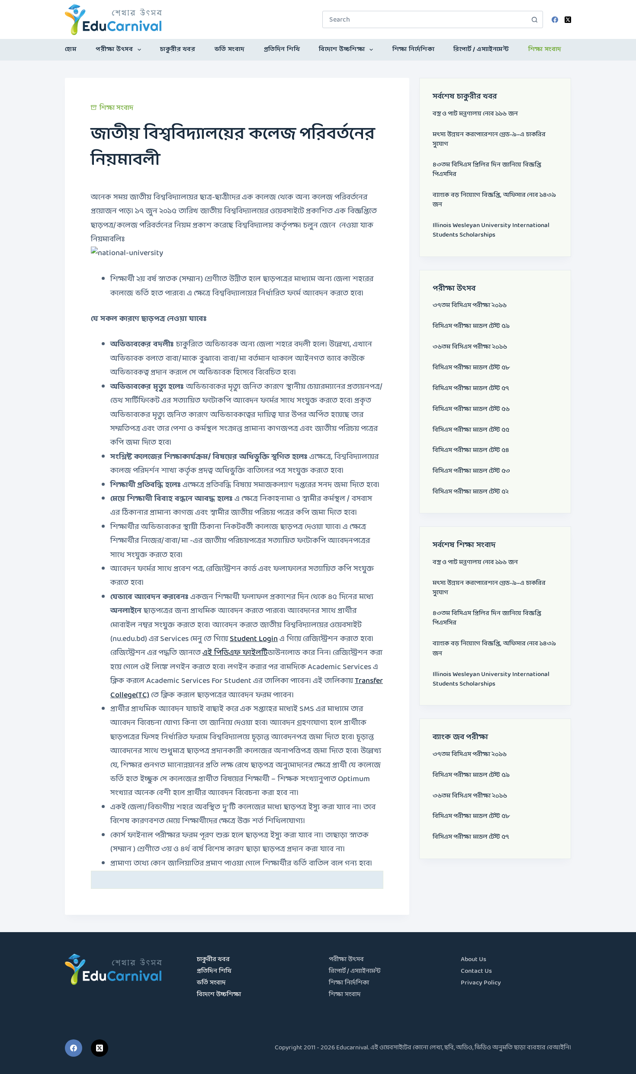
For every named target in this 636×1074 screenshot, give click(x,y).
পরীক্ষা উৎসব (114, 49)
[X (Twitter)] (568, 19)
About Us (473, 959)
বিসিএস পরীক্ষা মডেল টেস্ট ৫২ (471, 492)
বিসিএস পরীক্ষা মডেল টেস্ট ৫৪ (471, 450)
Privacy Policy (481, 983)
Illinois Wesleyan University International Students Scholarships (491, 230)
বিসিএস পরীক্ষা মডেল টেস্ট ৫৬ (471, 409)
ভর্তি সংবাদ (230, 49)
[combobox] (424, 19)
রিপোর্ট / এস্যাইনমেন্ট (481, 49)
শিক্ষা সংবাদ (545, 49)
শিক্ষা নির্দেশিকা (413, 49)
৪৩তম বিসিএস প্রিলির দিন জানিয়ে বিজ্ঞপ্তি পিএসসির (487, 170)
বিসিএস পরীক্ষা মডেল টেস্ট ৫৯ (471, 326)
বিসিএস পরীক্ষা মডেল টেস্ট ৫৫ (471, 430)
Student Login (254, 639)
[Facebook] (555, 19)
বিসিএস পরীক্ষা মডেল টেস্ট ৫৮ (471, 367)
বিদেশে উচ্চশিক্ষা (342, 49)
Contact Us (476, 971)
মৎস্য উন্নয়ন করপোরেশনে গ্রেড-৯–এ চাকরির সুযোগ (489, 139)
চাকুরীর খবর (177, 49)
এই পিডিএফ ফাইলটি (235, 653)
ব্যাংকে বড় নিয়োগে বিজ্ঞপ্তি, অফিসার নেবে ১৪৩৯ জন (494, 200)
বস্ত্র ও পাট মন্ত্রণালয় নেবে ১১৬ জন (475, 114)
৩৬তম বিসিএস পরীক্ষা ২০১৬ (470, 347)
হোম (71, 49)
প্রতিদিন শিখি (282, 49)
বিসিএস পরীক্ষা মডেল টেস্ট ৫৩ (471, 471)
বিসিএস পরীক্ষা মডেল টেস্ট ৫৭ (471, 388)
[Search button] (534, 19)
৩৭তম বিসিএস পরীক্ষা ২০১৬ (470, 305)
